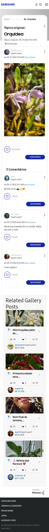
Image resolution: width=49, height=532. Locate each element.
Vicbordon (19, 475)
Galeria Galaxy (29, 57)
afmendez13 (19, 345)
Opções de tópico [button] (40, 26)
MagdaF (18, 389)
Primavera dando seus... (22, 375)
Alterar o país (8, 520)
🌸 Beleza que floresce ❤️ (21, 462)
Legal (4, 515)
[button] (40, 51)
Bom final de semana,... (20, 418)
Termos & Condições (11, 506)
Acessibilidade (8, 501)
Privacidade (7, 511)
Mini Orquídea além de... (24, 331)
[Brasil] (8, 4)
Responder (35, 204)
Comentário (35, 157)
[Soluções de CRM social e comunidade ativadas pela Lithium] (38, 492)
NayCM (18, 432)
